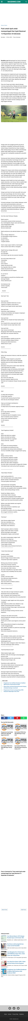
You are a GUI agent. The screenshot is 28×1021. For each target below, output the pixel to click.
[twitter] (11, 718)
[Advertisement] (14, 14)
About (5, 1014)
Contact (9, 1014)
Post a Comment (16, 37)
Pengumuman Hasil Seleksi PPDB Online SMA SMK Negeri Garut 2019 (7, 734)
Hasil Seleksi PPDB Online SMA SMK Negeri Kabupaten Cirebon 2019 (21, 747)
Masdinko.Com (14, 2)
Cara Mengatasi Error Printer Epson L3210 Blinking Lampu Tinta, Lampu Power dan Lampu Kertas (16, 953)
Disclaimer (21, 1014)
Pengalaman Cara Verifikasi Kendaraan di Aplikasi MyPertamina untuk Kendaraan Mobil (17, 971)
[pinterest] (17, 718)
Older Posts (23, 909)
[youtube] (18, 1008)
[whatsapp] (24, 718)
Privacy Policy (15, 1014)
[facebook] (4, 718)
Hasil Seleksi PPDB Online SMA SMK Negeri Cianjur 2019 (20, 734)
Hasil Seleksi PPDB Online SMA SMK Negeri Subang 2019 (6, 747)
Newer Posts (4, 909)
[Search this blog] (26, 2)
